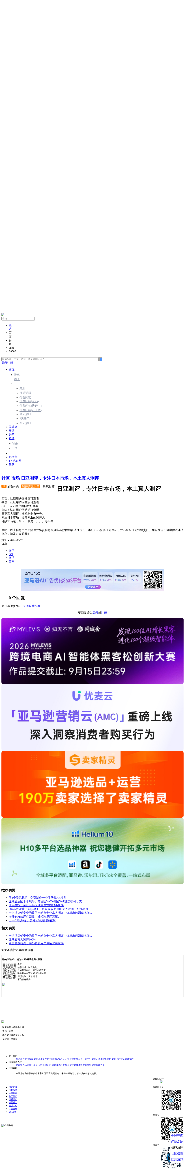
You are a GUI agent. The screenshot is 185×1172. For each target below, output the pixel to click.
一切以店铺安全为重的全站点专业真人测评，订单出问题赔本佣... (50, 912)
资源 (11, 438)
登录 (4, 362)
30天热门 (25, 423)
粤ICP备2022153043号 (53, 1124)
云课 (11, 430)
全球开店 (177, 1135)
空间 (11, 561)
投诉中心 (13, 1105)
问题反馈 (177, 1141)
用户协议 (13, 1087)
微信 (11, 550)
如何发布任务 (98, 1065)
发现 (11, 369)
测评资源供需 (30, 486)
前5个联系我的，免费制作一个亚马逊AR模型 (37, 897)
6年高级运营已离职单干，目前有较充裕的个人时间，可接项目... (49, 909)
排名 (17, 374)
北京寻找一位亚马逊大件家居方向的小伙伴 (36, 905)
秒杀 (15, 443)
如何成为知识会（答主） (79, 1059)
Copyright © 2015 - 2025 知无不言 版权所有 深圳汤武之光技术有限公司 (34, 1117)
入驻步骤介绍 (44, 1065)
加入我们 (13, 1111)
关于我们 (13, 1096)
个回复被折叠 (30, 606)
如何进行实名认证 (58, 1059)
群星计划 (13, 1102)
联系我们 (13, 1099)
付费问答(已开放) (31, 410)
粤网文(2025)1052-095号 (77, 1124)
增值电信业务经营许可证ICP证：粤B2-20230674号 (114, 1124)
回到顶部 (177, 1159)
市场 (11, 453)
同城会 (13, 426)
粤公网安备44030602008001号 (28, 1124)
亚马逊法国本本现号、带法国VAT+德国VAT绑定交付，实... (46, 901)
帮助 (11, 464)
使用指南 (13, 1093)
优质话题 (25, 392)
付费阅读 (25, 397)
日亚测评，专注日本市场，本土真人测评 (60, 478)
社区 (5, 478)
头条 (11, 434)
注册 (10, 362)
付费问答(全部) (29, 401)
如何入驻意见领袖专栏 (123, 1059)
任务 (15, 447)
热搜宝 (13, 457)
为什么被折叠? (10, 606)
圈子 (17, 379)
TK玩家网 (15, 460)
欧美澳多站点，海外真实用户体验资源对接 (36, 943)
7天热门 (25, 418)
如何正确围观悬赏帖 (101, 1059)
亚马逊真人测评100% (22, 939)
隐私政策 (13, 1090)
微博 (11, 557)
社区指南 (177, 1153)
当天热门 (25, 414)
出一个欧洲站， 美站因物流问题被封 (32, 920)
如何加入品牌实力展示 (27, 1065)
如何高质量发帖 (41, 1059)
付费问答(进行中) (31, 405)
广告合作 (13, 1108)
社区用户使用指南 (24, 1059)
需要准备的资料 (59, 1065)
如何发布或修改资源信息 (79, 1065)
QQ (11, 554)
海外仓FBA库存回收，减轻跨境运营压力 (35, 916)
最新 (22, 388)
